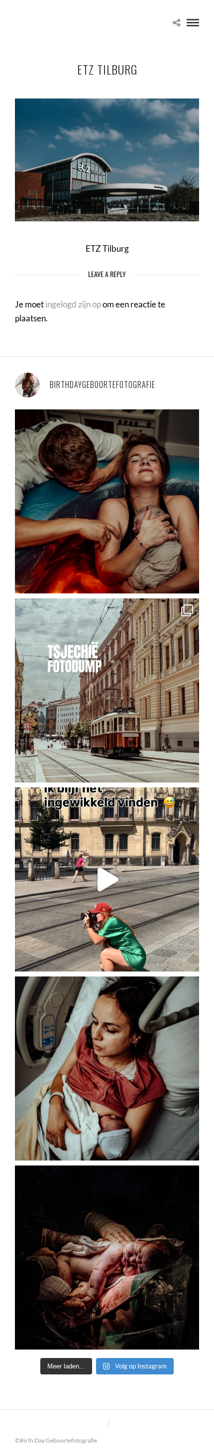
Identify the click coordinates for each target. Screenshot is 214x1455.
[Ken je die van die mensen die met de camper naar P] (107, 690)
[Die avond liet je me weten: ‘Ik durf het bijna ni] (107, 501)
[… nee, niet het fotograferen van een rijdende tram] (107, 879)
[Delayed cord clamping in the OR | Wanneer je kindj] (107, 1257)
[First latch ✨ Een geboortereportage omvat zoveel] (107, 1068)
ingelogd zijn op (73, 304)
